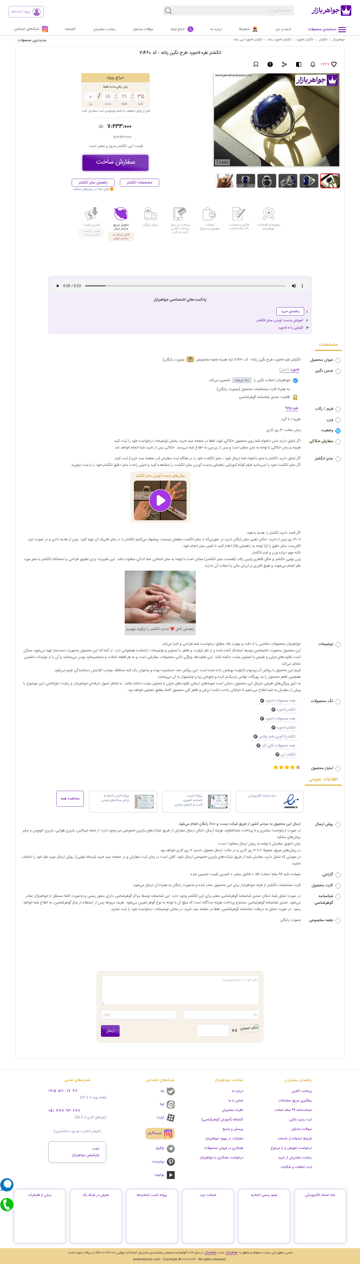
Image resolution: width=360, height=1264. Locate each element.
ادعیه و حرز (283, 29)
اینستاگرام (157, 1131)
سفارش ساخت (115, 162)
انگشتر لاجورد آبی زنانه (247, 39)
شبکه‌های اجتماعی (26, 29)
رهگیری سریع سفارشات (295, 1101)
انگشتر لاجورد (305, 39)
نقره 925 (291, 408)
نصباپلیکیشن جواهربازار (85, 1152)
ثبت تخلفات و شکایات (296, 1167)
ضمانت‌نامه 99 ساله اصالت (293, 1110)
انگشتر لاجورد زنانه (279, 39)
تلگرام (158, 1147)
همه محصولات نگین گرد (278, 746)
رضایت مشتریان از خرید (295, 1158)
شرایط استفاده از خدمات (295, 1139)
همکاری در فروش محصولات (223, 1148)
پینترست (158, 1161)
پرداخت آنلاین (302, 1091)
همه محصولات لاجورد (280, 701)
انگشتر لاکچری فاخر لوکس (277, 737)
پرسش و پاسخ (232, 1129)
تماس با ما (235, 1101)
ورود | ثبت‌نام (21, 12)
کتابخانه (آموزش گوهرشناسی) (222, 1120)
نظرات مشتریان (232, 1110)
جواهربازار (339, 39)
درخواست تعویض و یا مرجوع (291, 1148)
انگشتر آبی (288, 755)
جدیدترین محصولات (32, 40)
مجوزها (244, 29)
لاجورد (289, 370)
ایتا (162, 1104)
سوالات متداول (301, 1129)
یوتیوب (159, 1175)
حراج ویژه (178, 29)
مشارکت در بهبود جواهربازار (224, 1139)
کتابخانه (70, 29)
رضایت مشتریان (104, 29)
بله (162, 1091)
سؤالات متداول (143, 29)
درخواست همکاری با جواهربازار (221, 1158)
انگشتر (323, 39)
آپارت (160, 1117)
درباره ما (216, 29)
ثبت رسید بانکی (300, 1120)
